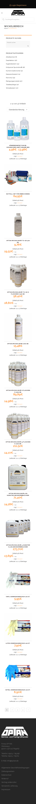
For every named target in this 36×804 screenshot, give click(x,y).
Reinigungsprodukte (12, 81)
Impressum (5, 789)
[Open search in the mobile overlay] (17, 19)
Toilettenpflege (11, 84)
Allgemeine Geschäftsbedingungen (15, 768)
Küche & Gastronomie (13, 71)
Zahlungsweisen (7, 771)
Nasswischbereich (12, 74)
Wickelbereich (11, 88)
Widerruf (4, 779)
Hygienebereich (11, 64)
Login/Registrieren (18, 5)
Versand (19, 156)
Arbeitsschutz (10, 57)
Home (5, 28)
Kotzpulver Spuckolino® (14, 67)
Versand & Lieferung (9, 786)
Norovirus (9, 78)
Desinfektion (10, 60)
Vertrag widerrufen (8, 782)
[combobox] (18, 110)
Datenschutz (6, 775)
